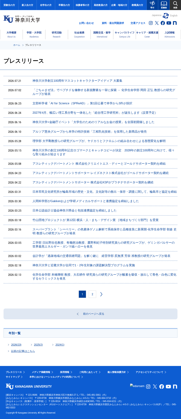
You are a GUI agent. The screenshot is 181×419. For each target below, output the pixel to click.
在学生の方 (46, 5)
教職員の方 (137, 5)
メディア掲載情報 (41, 372)
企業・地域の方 (119, 5)
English (173, 15)
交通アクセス (138, 23)
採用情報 (64, 372)
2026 (16, 344)
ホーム (16, 45)
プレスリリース (14, 372)
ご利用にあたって (88, 372)
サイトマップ (13, 377)
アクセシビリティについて (149, 372)
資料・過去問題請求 (113, 23)
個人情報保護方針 (116, 372)
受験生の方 (9, 5)
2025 (38, 344)
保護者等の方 (82, 5)
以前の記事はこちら (23, 351)
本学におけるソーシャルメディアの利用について (55, 377)
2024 (60, 344)
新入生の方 (27, 5)
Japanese (157, 15)
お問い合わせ (86, 23)
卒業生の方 (64, 5)
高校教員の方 (101, 5)
